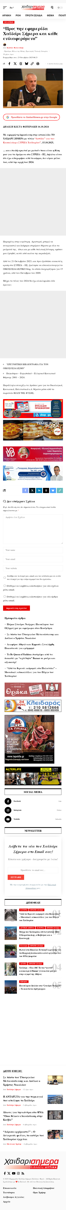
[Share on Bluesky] (26, 63)
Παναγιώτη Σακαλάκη (45, 1182)
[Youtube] (33, 819)
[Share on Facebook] (9, 63)
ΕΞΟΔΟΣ (23, 981)
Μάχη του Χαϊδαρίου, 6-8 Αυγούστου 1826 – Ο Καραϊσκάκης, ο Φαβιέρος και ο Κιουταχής (39, 935)
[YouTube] (13, 1173)
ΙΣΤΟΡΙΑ (23, 910)
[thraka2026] (33, 689)
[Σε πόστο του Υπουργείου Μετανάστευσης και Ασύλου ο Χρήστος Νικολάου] (55, 1080)
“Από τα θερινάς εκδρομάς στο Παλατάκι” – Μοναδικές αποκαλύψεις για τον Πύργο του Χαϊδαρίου (31, 672)
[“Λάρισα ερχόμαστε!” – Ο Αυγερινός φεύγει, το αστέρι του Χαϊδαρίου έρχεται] (55, 1134)
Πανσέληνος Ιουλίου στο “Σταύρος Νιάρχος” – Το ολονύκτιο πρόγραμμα (40, 987)
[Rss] (23, 1173)
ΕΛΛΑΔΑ (23, 945)
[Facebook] (33, 801)
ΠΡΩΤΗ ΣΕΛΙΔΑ (36, 910)
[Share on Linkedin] (39, 490)
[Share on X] (15, 63)
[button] (5, 8)
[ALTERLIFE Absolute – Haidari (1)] (33, 775)
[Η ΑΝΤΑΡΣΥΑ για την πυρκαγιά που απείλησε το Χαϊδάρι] (55, 1099)
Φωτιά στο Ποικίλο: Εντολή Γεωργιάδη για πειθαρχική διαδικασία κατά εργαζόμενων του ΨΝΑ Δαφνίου (40, 953)
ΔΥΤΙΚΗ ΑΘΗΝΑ (27, 928)
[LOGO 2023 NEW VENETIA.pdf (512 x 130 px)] (33, 453)
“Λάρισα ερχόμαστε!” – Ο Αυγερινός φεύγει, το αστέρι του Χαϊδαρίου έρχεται (23, 1135)
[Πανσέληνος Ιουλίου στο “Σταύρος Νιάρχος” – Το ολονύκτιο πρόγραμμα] (11, 987)
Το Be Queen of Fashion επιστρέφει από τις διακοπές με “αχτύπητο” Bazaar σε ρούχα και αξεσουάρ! (30, 658)
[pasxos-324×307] (29, 738)
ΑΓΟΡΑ (23, 963)
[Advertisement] (33, 202)
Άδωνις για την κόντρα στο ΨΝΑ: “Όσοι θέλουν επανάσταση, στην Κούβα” (23, 1116)
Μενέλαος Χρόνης (14, 1144)
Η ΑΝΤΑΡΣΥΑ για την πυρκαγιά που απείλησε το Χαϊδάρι (23, 1098)
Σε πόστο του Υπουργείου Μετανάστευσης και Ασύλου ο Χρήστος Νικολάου (21, 1081)
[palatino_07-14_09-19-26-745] (33, 430)
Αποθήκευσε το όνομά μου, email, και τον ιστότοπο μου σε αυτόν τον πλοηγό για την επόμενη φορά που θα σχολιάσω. (34, 577)
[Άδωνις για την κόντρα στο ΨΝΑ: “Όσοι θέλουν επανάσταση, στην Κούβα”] (55, 1115)
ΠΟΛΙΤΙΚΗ (8, 22)
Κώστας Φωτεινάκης (15, 48)
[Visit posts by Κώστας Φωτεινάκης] (4, 44)
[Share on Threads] (20, 63)
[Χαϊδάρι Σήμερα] (33, 7)
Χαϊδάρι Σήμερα (14, 1089)
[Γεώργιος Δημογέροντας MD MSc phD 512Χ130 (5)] (33, 472)
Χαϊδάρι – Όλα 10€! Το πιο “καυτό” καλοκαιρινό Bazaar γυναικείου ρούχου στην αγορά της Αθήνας (38, 971)
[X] (9, 1173)
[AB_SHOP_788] (33, 408)
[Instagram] (33, 810)
